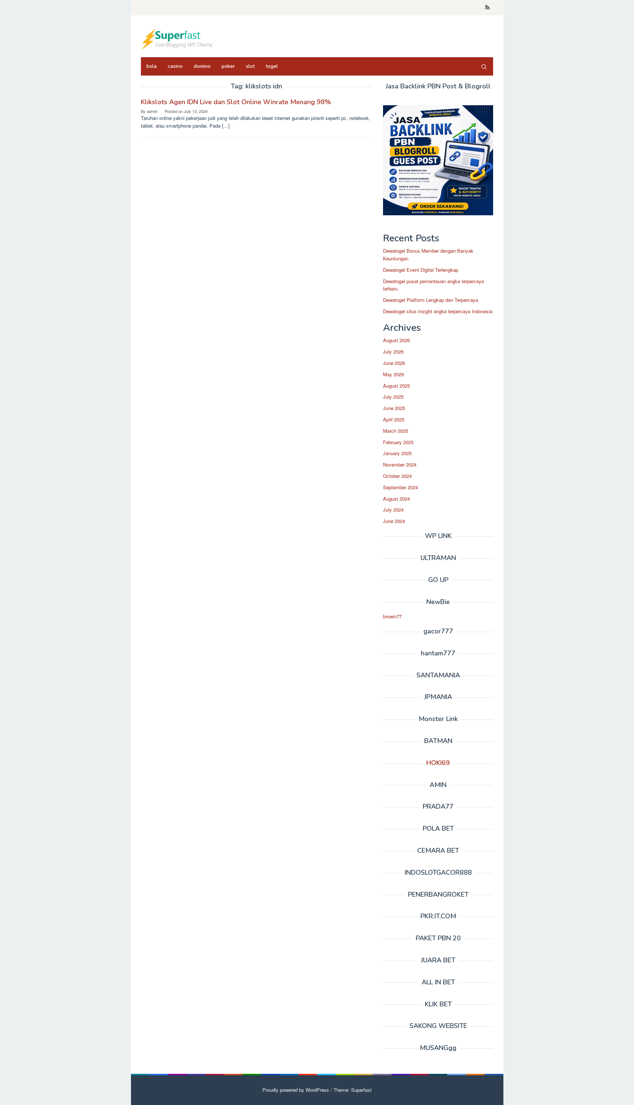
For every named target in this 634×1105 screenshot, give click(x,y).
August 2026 (396, 340)
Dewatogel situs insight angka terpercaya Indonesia (437, 311)
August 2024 (396, 498)
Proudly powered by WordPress (295, 1089)
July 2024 (393, 509)
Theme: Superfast (353, 1089)
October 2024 (397, 475)
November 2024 (399, 464)
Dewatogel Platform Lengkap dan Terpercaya (430, 299)
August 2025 (396, 385)
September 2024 (400, 487)
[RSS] (487, 7)
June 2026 (394, 362)
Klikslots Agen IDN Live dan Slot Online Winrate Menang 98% (236, 102)
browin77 (392, 616)
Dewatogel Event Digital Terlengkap (420, 269)
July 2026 (393, 351)
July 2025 (393, 397)
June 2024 (394, 520)
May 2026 (393, 374)
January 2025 (397, 453)
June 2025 (394, 408)
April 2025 (393, 419)
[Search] (484, 66)
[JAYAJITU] (177, 38)
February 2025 (398, 442)
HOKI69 (438, 762)
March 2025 (395, 430)
